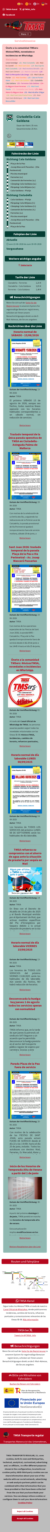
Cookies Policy (25, 1502)
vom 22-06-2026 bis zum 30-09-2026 (25, 244)
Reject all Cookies (25, 1511)
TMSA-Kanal (11, 9)
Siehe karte (26, 265)
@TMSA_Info (28, 9)
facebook (10, 14)
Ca (29, 3)
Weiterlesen (11, 59)
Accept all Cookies (25, 1518)
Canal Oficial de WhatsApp (15, 1309)
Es (22, 3)
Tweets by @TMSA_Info (25, 1335)
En (37, 3)
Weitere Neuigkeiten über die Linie (25, 1246)
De (46, 3)
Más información (30, 1319)
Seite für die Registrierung (34, 1351)
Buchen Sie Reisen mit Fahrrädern (25, 1384)
